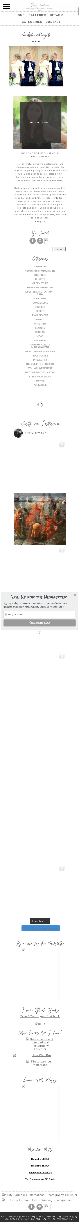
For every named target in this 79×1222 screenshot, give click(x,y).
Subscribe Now (39, 623)
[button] (39, 597)
